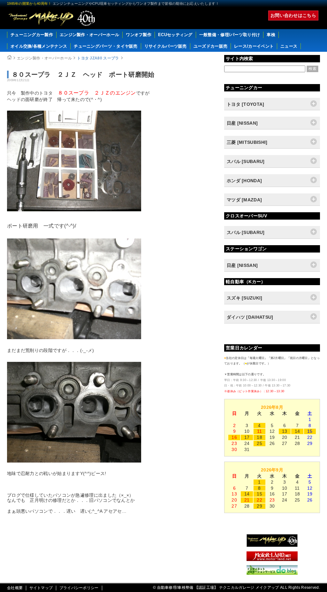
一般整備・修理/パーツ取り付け (229, 34)
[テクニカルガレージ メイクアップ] (272, 545)
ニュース (288, 46)
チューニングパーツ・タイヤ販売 (106, 46)
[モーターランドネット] (272, 559)
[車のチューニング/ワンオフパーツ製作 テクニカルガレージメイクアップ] (52, 18)
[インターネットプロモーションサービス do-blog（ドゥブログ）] (272, 573)
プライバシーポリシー (79, 588)
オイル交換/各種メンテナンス (39, 46)
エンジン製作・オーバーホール (89, 34)
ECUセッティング (175, 34)
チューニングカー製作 (32, 34)
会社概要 (15, 588)
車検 (271, 34)
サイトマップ (41, 588)
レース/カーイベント (254, 46)
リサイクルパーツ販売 (165, 46)
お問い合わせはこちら (293, 15)
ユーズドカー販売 (210, 46)
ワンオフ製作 (138, 34)
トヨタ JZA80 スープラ (98, 58)
